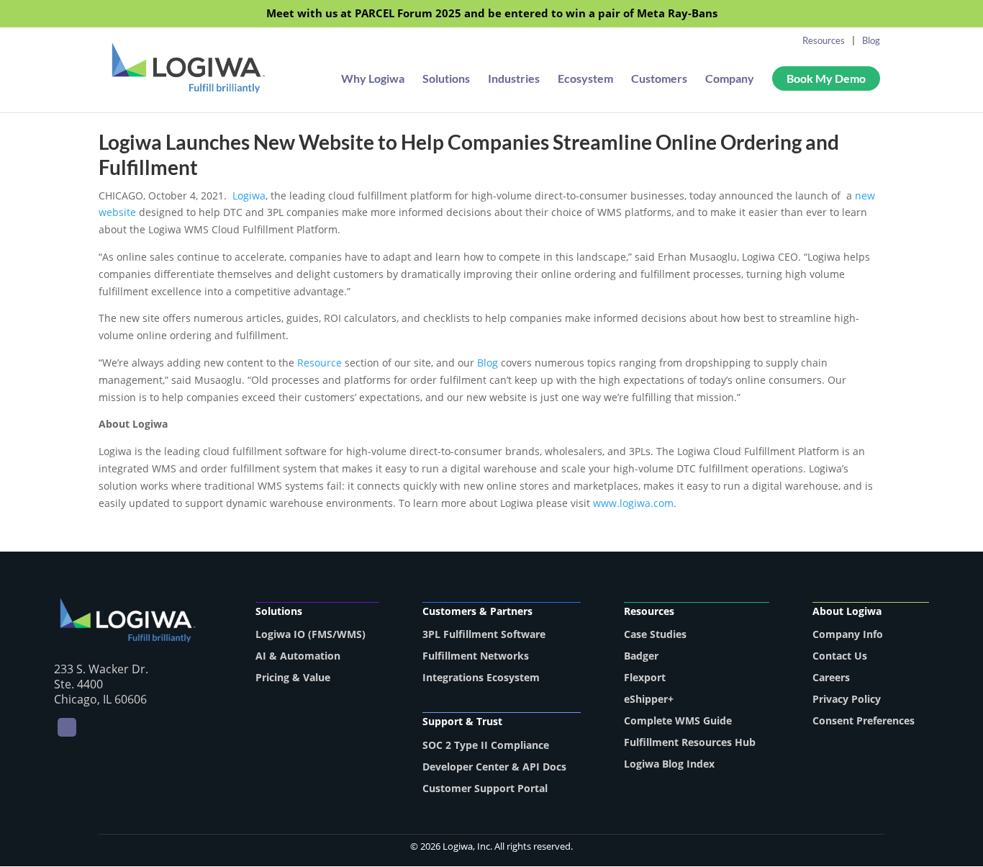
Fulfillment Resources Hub (690, 742)
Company (729, 79)
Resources (823, 40)
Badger (641, 655)
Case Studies (655, 634)
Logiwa (249, 195)
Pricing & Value (292, 677)
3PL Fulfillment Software (483, 634)
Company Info (847, 634)
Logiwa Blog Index (669, 764)
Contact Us (839, 655)
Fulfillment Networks (475, 655)
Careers (831, 677)
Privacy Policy (846, 699)
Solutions (446, 79)
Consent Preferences (863, 720)
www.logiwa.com (633, 503)
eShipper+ (649, 699)
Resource (321, 362)
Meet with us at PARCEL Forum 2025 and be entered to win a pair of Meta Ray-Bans (491, 14)
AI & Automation (297, 655)
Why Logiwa (372, 79)
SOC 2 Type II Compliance (485, 745)
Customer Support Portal (485, 788)
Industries (514, 79)
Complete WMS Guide (678, 720)
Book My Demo (826, 78)
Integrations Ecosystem (481, 677)
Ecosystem (585, 79)
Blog (871, 40)
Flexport (645, 677)
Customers (659, 79)
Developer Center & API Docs (494, 766)
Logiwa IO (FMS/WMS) (310, 634)
